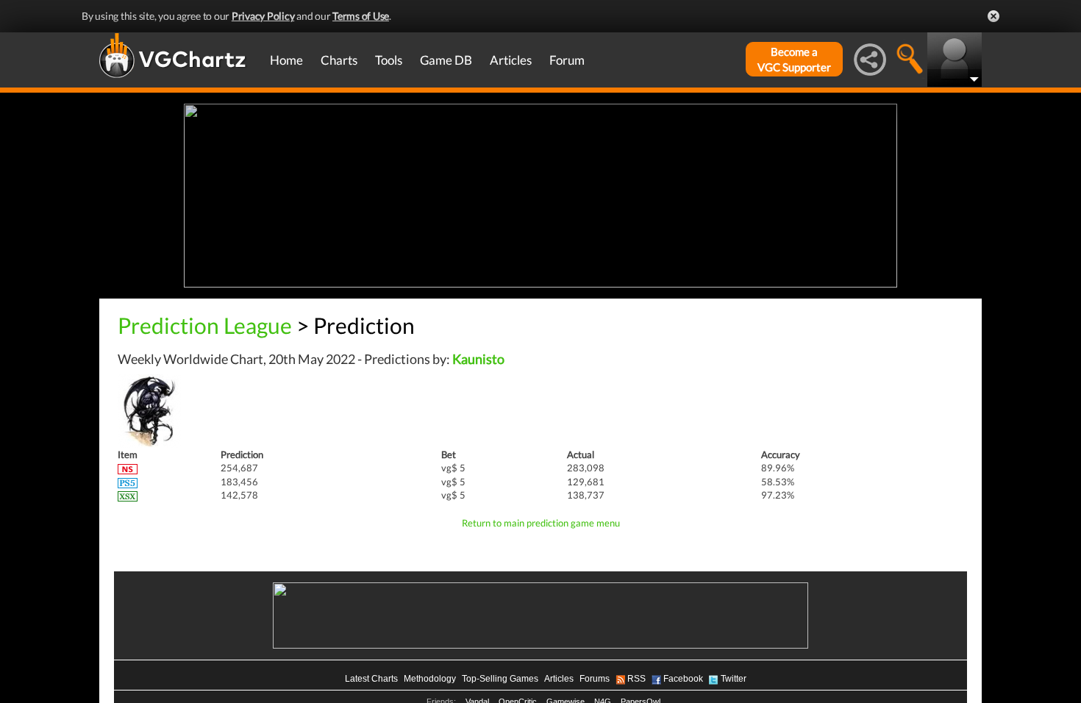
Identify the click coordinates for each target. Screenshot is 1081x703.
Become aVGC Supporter (794, 59)
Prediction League (205, 325)
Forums (594, 679)
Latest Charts (371, 679)
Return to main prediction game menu (541, 523)
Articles (511, 60)
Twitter (733, 679)
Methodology (430, 679)
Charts (339, 60)
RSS (636, 679)
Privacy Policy (263, 16)
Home (286, 60)
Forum (567, 60)
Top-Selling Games (500, 679)
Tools (388, 60)
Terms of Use (360, 16)
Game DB (446, 60)
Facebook (683, 679)
